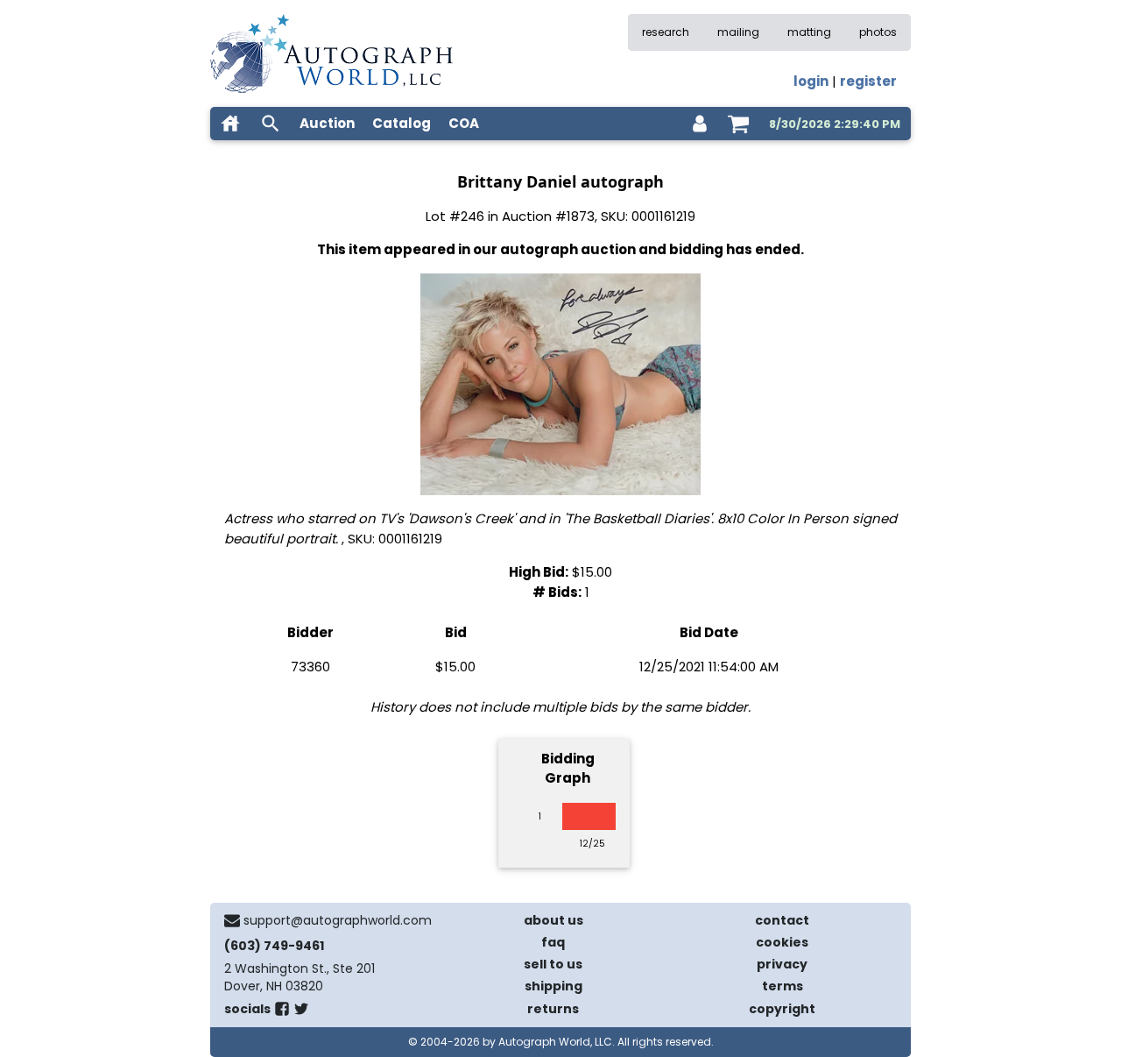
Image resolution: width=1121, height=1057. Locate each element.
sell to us (553, 964)
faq (553, 942)
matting (809, 32)
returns (553, 1009)
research (665, 32)
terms (782, 986)
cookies (782, 942)
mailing (738, 32)
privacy (782, 964)
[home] (230, 123)
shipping (553, 986)
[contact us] (232, 920)
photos (878, 32)
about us (553, 920)
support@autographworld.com (337, 920)
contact (782, 920)
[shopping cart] (738, 123)
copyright (782, 1009)
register (868, 81)
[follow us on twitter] (301, 1012)
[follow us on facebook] (282, 1012)
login (810, 81)
